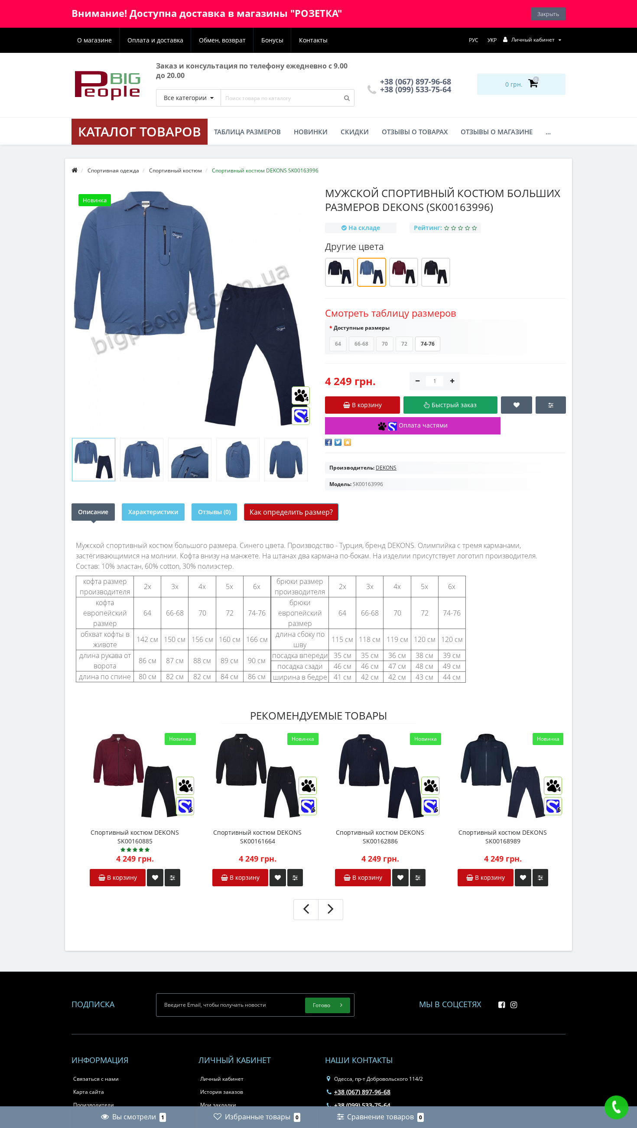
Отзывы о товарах (415, 131)
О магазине (94, 40)
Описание (93, 512)
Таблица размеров (247, 131)
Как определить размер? (291, 512)
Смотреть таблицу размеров (390, 312)
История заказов (221, 1092)
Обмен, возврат (222, 40)
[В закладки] (155, 877)
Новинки (311, 131)
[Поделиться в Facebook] (328, 442)
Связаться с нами (96, 1079)
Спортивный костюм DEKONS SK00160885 (135, 836)
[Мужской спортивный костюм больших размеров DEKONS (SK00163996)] (93, 459)
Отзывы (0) (214, 512)
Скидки (355, 131)
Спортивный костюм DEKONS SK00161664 (257, 836)
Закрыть (548, 14)
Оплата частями (422, 425)
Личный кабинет (222, 1079)
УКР (492, 40)
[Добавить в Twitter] (338, 442)
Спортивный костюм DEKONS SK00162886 (380, 836)
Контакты (313, 40)
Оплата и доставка (155, 40)
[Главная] (75, 170)
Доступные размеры (362, 327)
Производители (93, 1105)
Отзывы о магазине (497, 131)
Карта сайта (88, 1092)
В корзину (121, 877)
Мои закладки (218, 1105)
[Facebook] (499, 1002)
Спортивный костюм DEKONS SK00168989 (502, 836)
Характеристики (153, 512)
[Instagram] (511, 1002)
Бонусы (272, 40)
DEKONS (386, 467)
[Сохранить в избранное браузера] (347, 442)
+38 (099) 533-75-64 (414, 89)
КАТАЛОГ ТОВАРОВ (139, 131)
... (548, 131)
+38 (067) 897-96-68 (362, 1092)
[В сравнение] (172, 877)
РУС (473, 40)
